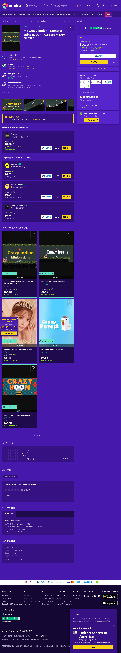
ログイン (109, 6)
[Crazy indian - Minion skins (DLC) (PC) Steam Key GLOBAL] (19, 252)
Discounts (27, 604)
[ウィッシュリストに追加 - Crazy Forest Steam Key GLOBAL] (69, 302)
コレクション (28, 598)
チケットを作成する (48, 601)
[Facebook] (84, 595)
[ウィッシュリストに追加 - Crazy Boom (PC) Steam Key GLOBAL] (33, 368)
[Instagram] (92, 595)
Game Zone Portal (18, 205)
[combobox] (48, 5)
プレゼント (60, 598)
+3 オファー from (98, 69)
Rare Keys (15, 164)
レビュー (66, 458)
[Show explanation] (24, 167)
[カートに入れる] (113, 62)
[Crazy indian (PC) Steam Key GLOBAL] (56, 252)
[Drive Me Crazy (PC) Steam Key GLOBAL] (19, 320)
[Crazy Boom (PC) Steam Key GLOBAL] (19, 385)
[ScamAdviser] (89, 97)
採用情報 (5, 601)
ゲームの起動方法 (48, 598)
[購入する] (98, 56)
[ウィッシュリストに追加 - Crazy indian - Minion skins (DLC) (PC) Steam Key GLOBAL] (33, 235)
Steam (28, 66)
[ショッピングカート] (98, 5)
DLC (70, 21)
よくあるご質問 (47, 595)
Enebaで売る (77, 595)
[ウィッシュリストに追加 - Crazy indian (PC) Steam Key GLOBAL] (69, 235)
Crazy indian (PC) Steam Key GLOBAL (51, 21)
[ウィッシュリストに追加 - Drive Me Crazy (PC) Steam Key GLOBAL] (33, 302)
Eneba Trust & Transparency (12, 604)
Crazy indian (35, 119)
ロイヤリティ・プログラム (32, 601)
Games (17, 21)
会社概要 (5, 595)
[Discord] (95, 595)
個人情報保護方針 (33, 639)
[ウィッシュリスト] (93, 5)
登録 (115, 6)
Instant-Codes (16, 185)
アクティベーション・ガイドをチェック (21, 68)
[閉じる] (114, 626)
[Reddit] (99, 595)
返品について (46, 604)
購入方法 (26, 595)
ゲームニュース (62, 595)
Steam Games (27, 21)
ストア (9, 21)
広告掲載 (76, 598)
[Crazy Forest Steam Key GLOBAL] (56, 320)
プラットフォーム (10, 477)
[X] (88, 595)
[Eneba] (11, 6)
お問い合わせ (6, 598)
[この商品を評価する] (13, 490)
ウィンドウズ (17, 560)
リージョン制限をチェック (16, 59)
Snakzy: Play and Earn (64, 604)
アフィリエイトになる (64, 601)
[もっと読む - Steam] (4, 65)
